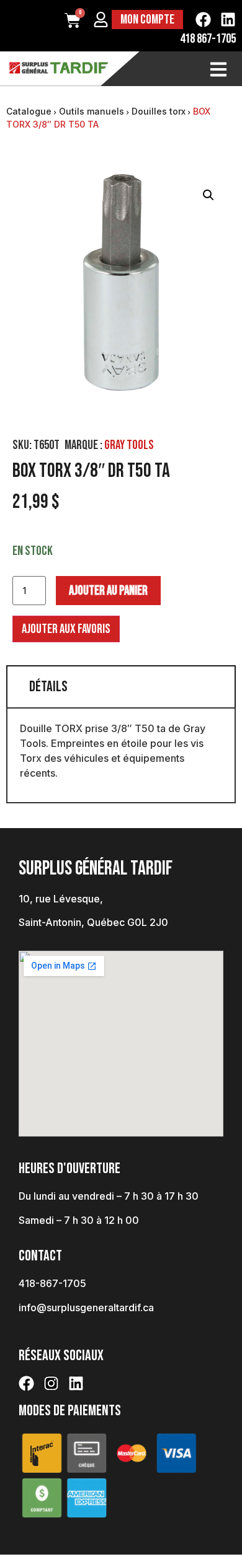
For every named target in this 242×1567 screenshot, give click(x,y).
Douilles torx (159, 111)
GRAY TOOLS (129, 445)
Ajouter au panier (108, 590)
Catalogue (29, 111)
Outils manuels (91, 111)
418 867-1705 (208, 38)
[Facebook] (203, 19)
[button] (208, 195)
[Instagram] (51, 1383)
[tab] (121, 686)
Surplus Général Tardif (96, 869)
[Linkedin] (228, 19)
